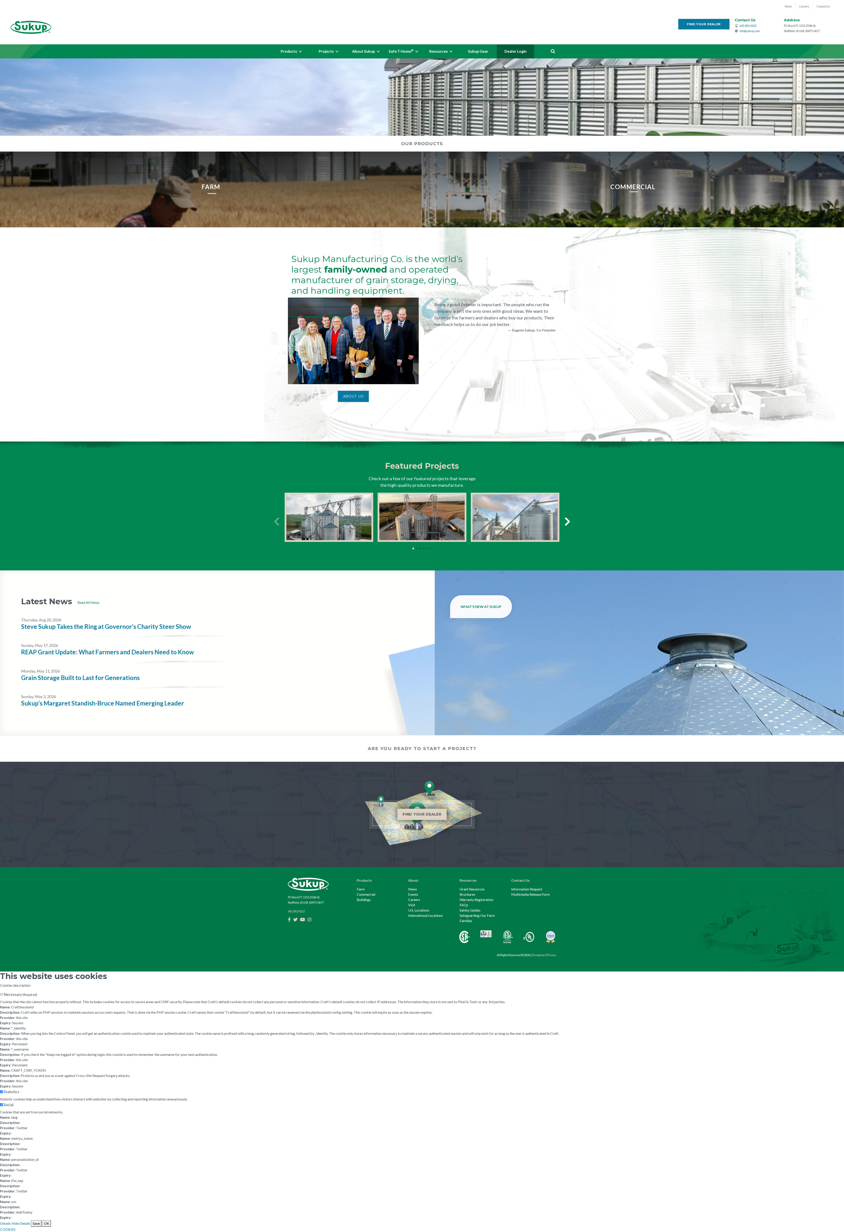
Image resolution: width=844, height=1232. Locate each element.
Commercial (366, 894)
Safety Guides (470, 910)
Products (364, 880)
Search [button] (552, 51)
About (413, 880)
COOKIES (7, 1229)
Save (36, 1223)
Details (5, 1223)
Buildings (364, 899)
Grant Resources (472, 889)
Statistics (11, 1091)
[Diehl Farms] (329, 517)
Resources (468, 880)
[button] (291, 51)
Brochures (467, 894)
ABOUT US (353, 396)
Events (413, 894)
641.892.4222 (748, 25)
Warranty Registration (476, 899)
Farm (361, 889)
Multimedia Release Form (530, 894)
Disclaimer (538, 955)
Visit (411, 905)
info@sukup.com (750, 31)
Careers (414, 899)
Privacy (551, 955)
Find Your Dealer (704, 24)
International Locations (425, 915)
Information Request (526, 889)
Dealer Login (515, 51)
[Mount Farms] (422, 517)
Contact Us (520, 880)
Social (8, 1104)
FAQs (464, 905)
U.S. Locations (418, 910)
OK (46, 1223)
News (412, 889)
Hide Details (20, 1223)
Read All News (88, 602)
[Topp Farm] (515, 517)
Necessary (20, 994)
